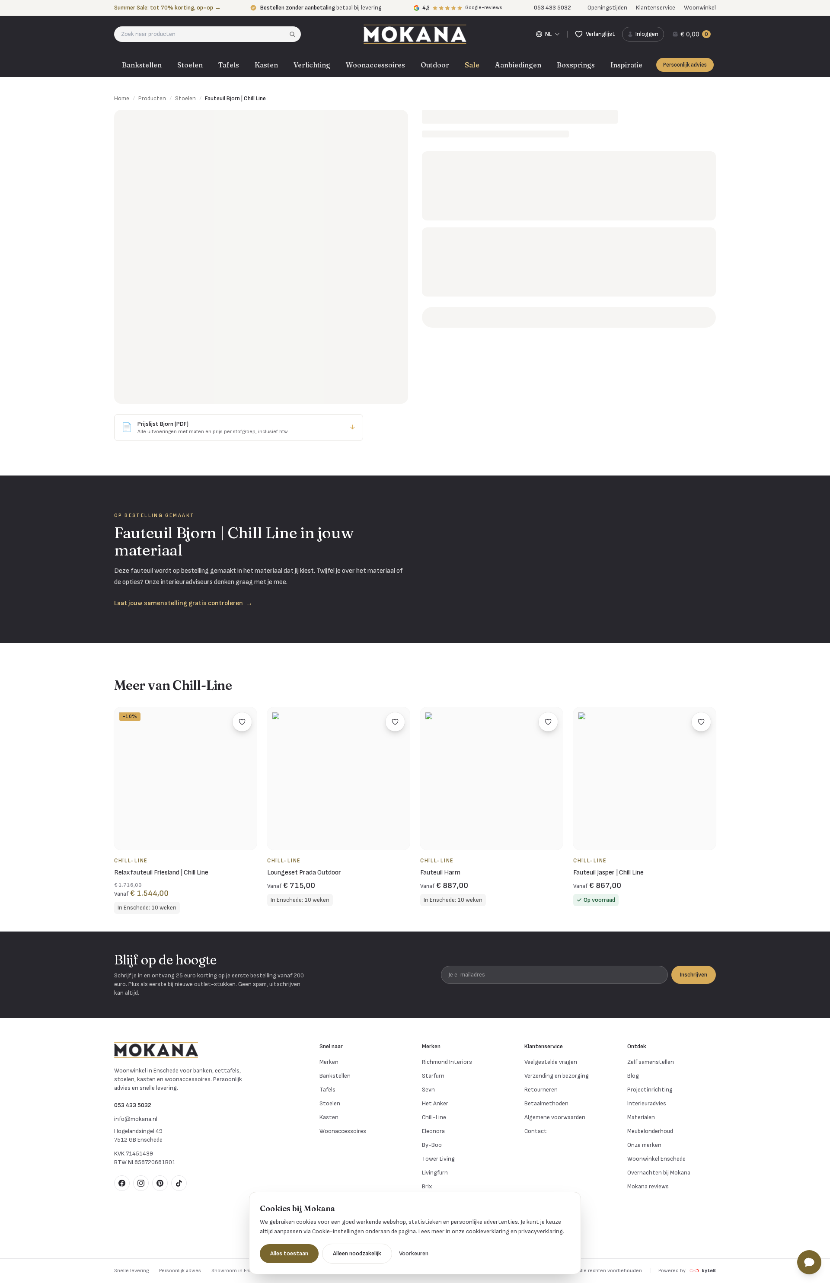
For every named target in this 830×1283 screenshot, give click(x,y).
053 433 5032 (132, 1105)
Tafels (228, 65)
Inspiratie (626, 65)
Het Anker (435, 1103)
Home (121, 98)
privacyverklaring (540, 1231)
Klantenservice (655, 7)
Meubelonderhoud (650, 1131)
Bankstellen (142, 65)
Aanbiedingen (518, 65)
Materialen (641, 1117)
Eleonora (433, 1131)
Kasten (266, 65)
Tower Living (438, 1158)
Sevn (428, 1089)
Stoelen (190, 65)
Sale (472, 65)
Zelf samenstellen (650, 1062)
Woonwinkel (700, 7)
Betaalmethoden (546, 1103)
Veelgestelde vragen (550, 1062)
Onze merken (644, 1145)
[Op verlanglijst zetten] (242, 721)
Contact (535, 1131)
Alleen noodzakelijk (357, 1253)
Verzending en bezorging (556, 1075)
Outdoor (435, 65)
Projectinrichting (650, 1089)
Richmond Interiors (447, 1062)
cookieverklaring (487, 1231)
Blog (633, 1075)
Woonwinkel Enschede (656, 1158)
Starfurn (433, 1075)
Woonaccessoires (375, 65)
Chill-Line (434, 1117)
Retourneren (541, 1089)
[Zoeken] (295, 34)
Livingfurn (435, 1172)
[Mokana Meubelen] (414, 34)
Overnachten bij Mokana (658, 1172)
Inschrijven (693, 974)
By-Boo (432, 1145)
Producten (152, 98)
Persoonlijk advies (685, 64)
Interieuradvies (646, 1103)
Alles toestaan (289, 1253)
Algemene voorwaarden (554, 1117)
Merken (328, 1062)
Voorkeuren (413, 1253)
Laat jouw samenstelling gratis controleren (183, 603)
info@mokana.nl (135, 1119)
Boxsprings (576, 65)
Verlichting (312, 65)
